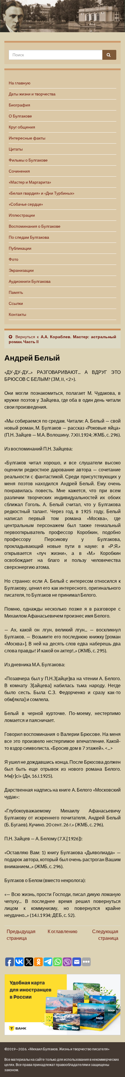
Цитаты (16, 148)
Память (16, 292)
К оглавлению (62, 931)
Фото (13, 259)
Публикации (20, 248)
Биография (19, 104)
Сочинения (19, 171)
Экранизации (21, 270)
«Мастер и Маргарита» (30, 182)
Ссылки (16, 303)
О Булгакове (20, 115)
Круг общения (22, 126)
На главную (20, 82)
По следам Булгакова (29, 237)
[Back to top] (112, 1064)
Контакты (17, 314)
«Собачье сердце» (26, 204)
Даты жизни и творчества (32, 93)
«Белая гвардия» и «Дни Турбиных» (41, 193)
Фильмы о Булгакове (28, 160)
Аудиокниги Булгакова (30, 281)
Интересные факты (27, 137)
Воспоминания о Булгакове (34, 226)
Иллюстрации (22, 215)
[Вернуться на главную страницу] (62, 16)
